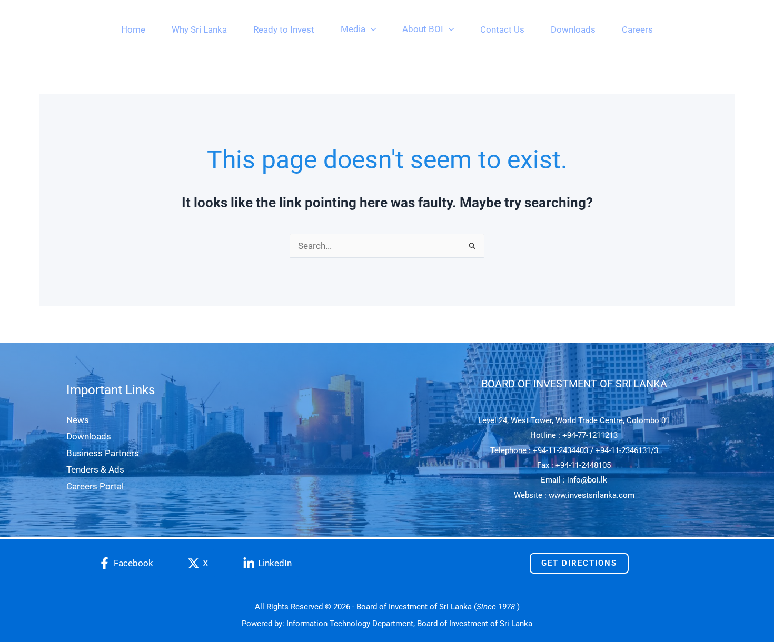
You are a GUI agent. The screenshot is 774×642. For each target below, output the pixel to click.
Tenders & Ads (95, 469)
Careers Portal (95, 486)
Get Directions (579, 563)
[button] (370, 29)
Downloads (88, 436)
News (77, 420)
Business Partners (102, 453)
